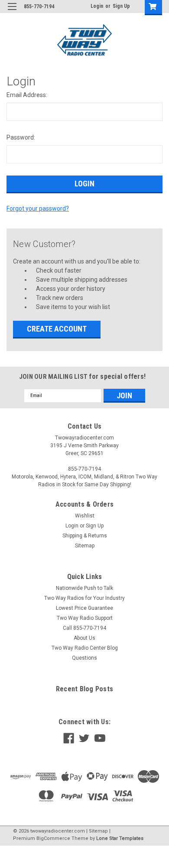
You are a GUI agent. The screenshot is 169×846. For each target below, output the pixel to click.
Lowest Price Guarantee (84, 608)
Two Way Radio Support (85, 618)
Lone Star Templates (119, 838)
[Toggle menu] (12, 12)
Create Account (57, 328)
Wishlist (84, 516)
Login (97, 6)
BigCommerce (53, 838)
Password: (20, 137)
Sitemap (84, 546)
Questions (84, 658)
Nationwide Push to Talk (84, 588)
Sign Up (121, 6)
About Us (84, 638)
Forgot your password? (37, 208)
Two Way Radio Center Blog (85, 648)
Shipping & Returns (84, 536)
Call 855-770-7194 (84, 628)
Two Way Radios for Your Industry (84, 598)
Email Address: (26, 94)
